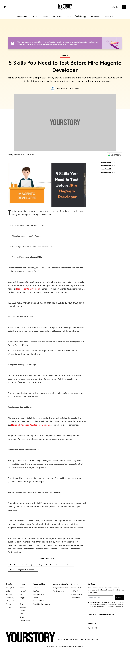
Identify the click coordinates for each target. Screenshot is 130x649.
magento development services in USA (54, 565)
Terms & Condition (91, 639)
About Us (61, 639)
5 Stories (75, 88)
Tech (64, 56)
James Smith (63, 88)
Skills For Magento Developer (22, 570)
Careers (69, 639)
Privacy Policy (78, 639)
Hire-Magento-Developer (20, 565)
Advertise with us (46, 558)
